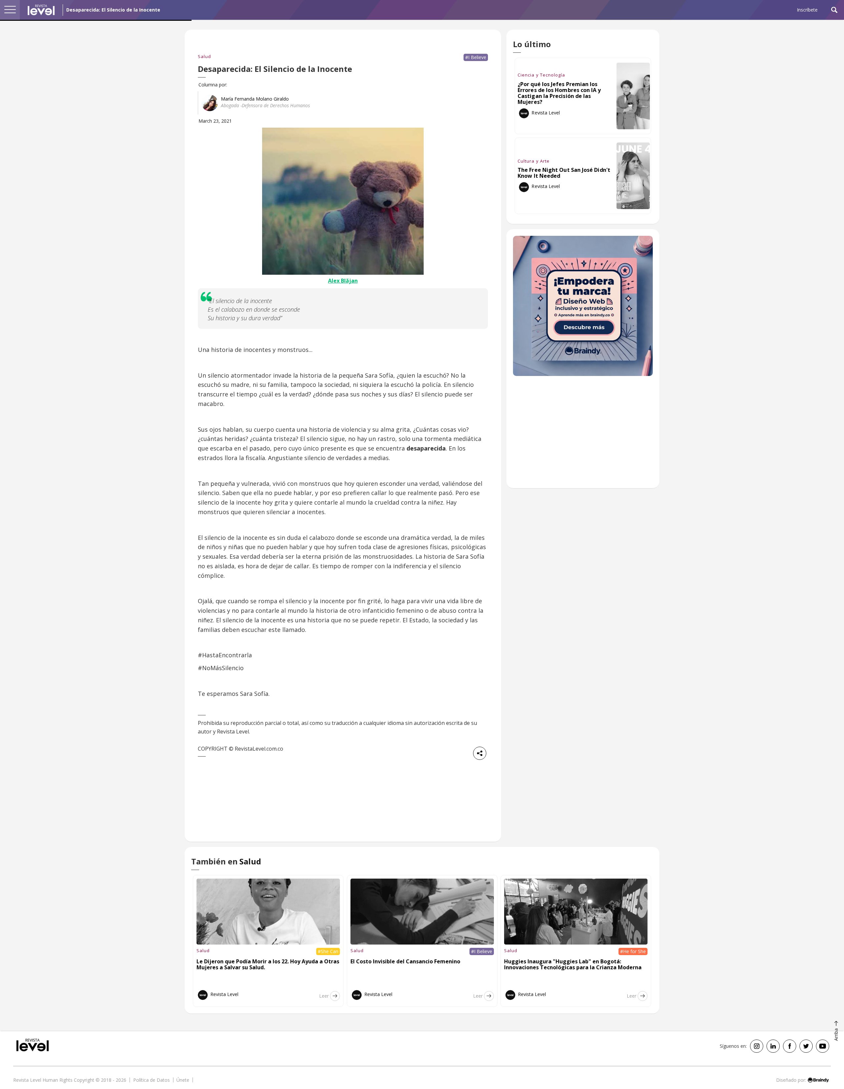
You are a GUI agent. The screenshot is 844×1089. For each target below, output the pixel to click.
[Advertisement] (583, 435)
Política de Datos (151, 1080)
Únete (182, 1080)
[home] (41, 10)
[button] (10, 10)
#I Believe (475, 57)
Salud (204, 56)
